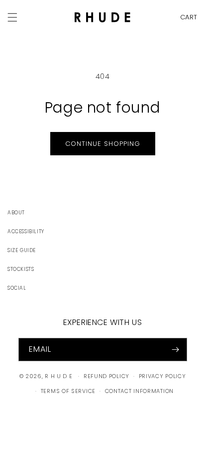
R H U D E (58, 376)
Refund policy (106, 376)
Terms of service (68, 391)
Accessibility (25, 231)
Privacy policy (162, 376)
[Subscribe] (176, 349)
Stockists (20, 269)
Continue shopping (102, 143)
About (16, 212)
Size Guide (21, 250)
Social (16, 288)
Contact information (139, 391)
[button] (186, 17)
